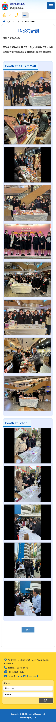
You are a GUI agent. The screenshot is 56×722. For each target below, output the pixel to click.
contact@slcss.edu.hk (27, 675)
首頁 (8, 21)
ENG (25, 15)
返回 (28, 629)
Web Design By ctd (28, 717)
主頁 (10, 15)
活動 (17, 21)
